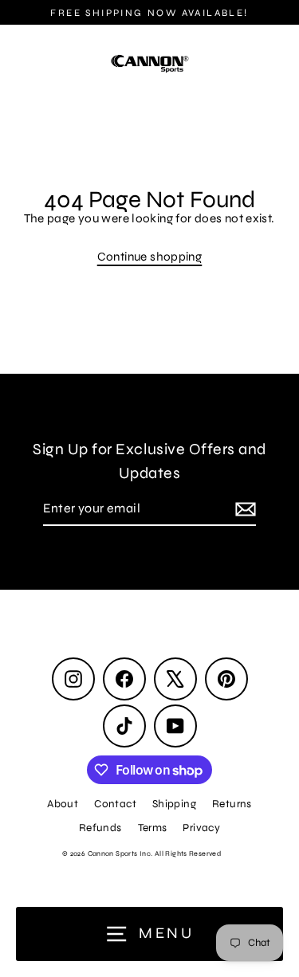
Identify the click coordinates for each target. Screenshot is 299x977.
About (62, 803)
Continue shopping (150, 256)
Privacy (201, 827)
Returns (232, 803)
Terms (152, 827)
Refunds (100, 827)
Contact (115, 803)
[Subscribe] (243, 509)
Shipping (174, 803)
